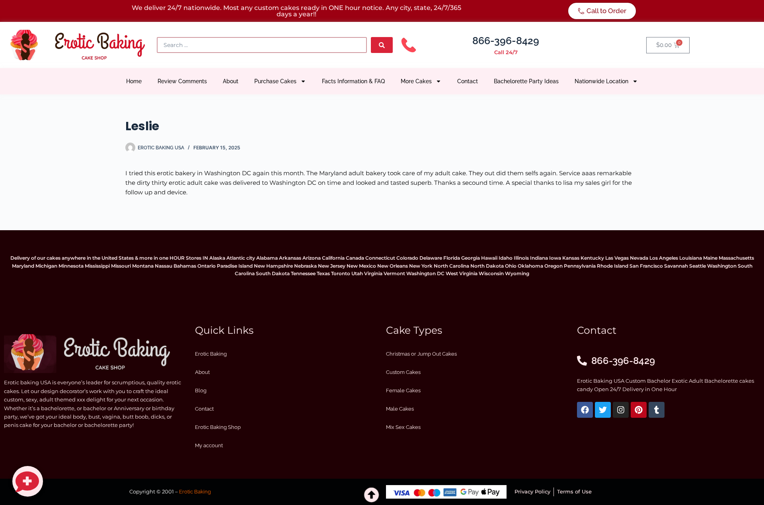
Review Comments (182, 81)
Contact (467, 81)
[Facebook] (585, 410)
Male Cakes (400, 409)
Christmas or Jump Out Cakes (421, 354)
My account (209, 445)
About (230, 81)
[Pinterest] (639, 410)
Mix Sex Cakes (403, 427)
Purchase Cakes (275, 81)
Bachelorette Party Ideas (526, 81)
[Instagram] (621, 410)
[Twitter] (603, 410)
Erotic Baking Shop (218, 427)
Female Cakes (403, 390)
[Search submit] (382, 45)
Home (134, 81)
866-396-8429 (505, 41)
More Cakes (416, 81)
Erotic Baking (211, 354)
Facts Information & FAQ (353, 81)
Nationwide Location (601, 81)
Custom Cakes (403, 372)
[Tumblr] (657, 410)
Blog (201, 390)
